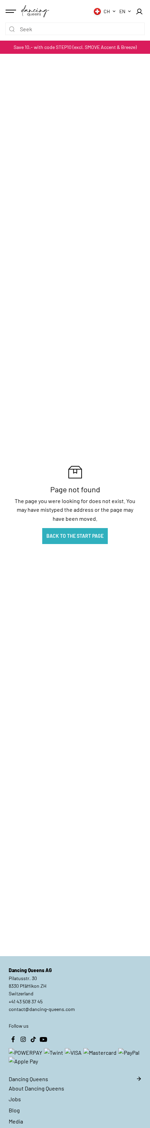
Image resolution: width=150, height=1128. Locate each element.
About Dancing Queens (36, 1088)
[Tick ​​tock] (33, 1039)
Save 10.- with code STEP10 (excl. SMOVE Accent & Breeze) (75, 47)
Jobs (15, 1099)
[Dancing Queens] (35, 11)
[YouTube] (43, 1039)
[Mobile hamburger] (11, 11)
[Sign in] (139, 11)
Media (16, 1121)
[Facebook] (13, 1039)
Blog (14, 1110)
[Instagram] (23, 1039)
